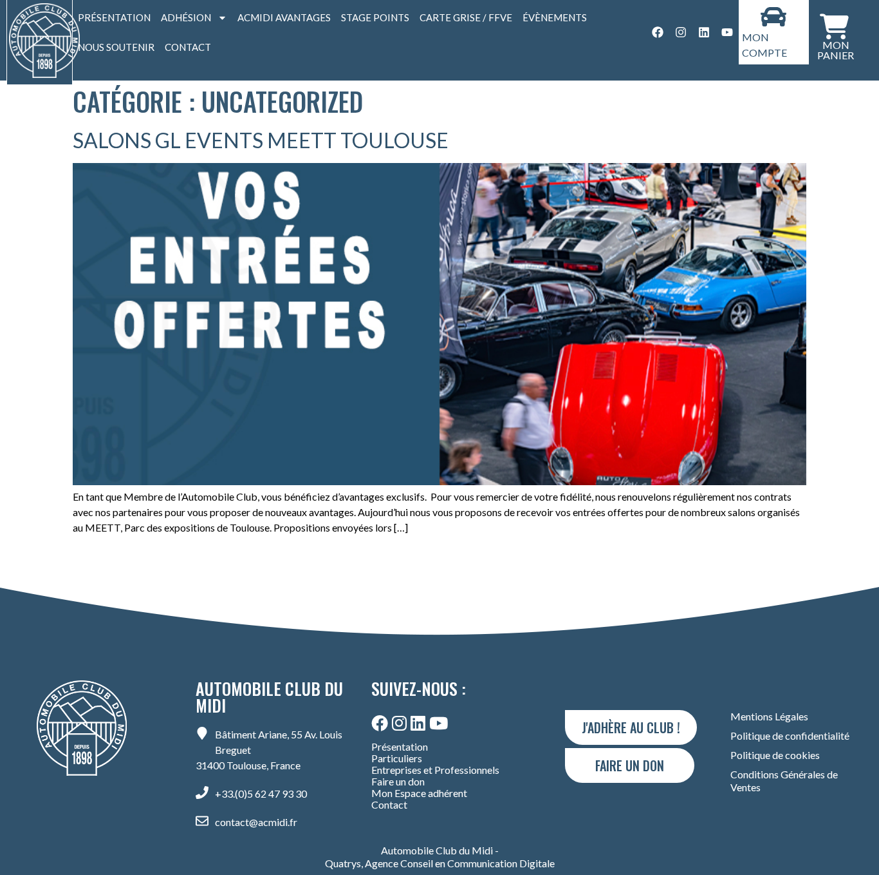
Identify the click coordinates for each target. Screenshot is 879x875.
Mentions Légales (769, 716)
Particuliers (396, 758)
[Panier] (834, 25)
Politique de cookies (775, 755)
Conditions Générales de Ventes (784, 780)
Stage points (375, 17)
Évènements (555, 17)
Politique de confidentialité (789, 735)
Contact (188, 47)
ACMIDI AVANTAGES (284, 17)
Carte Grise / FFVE (466, 17)
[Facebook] (657, 32)
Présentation (114, 17)
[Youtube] (727, 32)
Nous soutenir (116, 47)
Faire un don (398, 781)
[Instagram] (680, 32)
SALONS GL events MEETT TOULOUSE (261, 140)
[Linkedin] (704, 32)
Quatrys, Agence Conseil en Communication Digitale (440, 863)
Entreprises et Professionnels (435, 770)
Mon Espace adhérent (419, 793)
